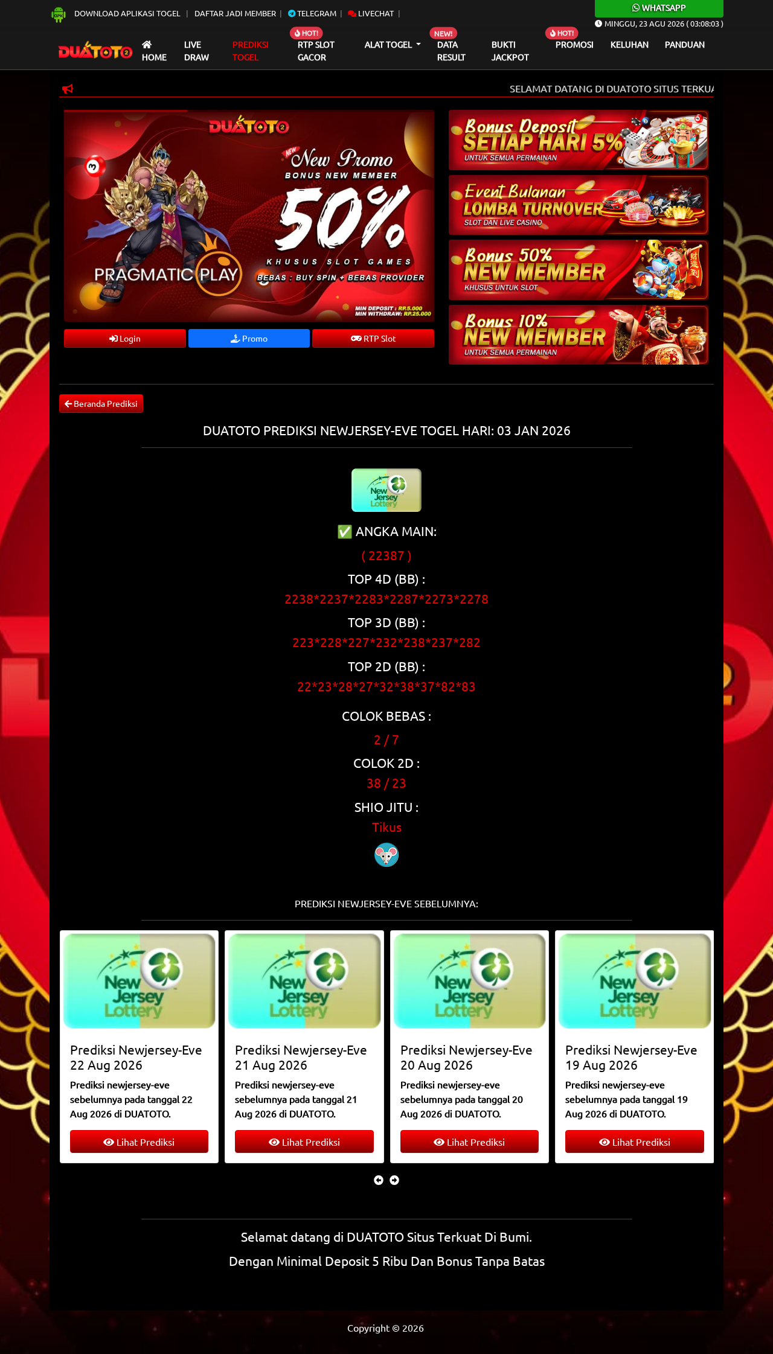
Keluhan (630, 44)
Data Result (451, 51)
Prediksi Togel (251, 51)
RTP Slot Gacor (316, 51)
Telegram (315, 13)
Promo (254, 338)
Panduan (685, 44)
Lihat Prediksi (144, 1141)
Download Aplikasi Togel (127, 13)
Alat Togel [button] (389, 44)
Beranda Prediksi (105, 403)
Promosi (575, 44)
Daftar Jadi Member (235, 13)
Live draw (196, 51)
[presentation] (378, 1179)
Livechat (375, 13)
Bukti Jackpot (510, 51)
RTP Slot (379, 338)
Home (154, 56)
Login (129, 338)
